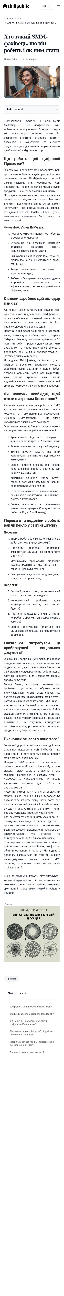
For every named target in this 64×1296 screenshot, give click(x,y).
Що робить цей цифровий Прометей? (31, 1006)
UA (44, 6)
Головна (8, 18)
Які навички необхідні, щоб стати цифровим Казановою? (28, 1022)
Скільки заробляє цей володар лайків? (32, 1013)
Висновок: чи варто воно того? (27, 1052)
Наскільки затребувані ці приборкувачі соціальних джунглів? (32, 1043)
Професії (11, 978)
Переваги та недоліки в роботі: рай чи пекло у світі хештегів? (31, 1033)
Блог (19, 18)
